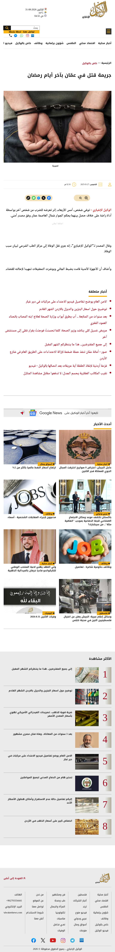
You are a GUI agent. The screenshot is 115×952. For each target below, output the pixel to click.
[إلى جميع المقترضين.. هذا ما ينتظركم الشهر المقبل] (87, 675)
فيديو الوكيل (101, 930)
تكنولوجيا (60, 912)
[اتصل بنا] (10, 35)
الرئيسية (106, 63)
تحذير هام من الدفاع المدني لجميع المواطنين (46, 777)
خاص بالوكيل (23, 43)
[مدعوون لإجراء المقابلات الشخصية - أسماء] (30, 497)
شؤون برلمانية (54, 43)
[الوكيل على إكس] (43, 940)
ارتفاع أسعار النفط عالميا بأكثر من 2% (34, 468)
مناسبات (61, 918)
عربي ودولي (102, 514)
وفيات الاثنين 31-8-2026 (43, 617)
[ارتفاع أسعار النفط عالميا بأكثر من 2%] (30, 447)
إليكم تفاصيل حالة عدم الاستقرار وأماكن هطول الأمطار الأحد (40, 801)
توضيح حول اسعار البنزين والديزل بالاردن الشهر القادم (73, 309)
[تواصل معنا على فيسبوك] (15, 35)
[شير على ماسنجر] (38, 198)
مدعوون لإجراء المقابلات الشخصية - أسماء (32, 518)
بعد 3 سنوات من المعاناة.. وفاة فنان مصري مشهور (42, 734)
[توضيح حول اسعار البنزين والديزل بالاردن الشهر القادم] (87, 696)
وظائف (38, 43)
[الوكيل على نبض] (82, 940)
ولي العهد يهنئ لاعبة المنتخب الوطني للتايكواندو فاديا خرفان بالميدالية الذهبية (32, 569)
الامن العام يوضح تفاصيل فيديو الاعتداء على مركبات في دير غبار (66, 302)
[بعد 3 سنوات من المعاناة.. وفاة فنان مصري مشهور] (87, 740)
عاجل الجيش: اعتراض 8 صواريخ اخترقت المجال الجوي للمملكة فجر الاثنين (85, 469)
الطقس (71, 43)
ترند (85, 906)
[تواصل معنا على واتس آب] (21, 35)
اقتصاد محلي (87, 43)
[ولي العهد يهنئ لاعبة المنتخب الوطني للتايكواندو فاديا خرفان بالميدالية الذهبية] (30, 546)
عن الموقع (38, 900)
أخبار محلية (104, 43)
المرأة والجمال (57, 906)
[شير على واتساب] (34, 198)
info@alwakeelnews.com (13, 912)
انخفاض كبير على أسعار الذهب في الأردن (48, 821)
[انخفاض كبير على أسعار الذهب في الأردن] (87, 827)
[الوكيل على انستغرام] (63, 940)
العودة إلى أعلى (14, 878)
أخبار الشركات (80, 900)
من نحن (40, 894)
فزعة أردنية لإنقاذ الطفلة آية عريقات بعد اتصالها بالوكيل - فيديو (68, 366)
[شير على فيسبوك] (49, 198)
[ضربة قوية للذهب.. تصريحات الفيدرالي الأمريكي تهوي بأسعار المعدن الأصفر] (87, 718)
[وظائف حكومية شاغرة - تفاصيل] (85, 546)
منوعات (83, 930)
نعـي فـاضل (59, 924)
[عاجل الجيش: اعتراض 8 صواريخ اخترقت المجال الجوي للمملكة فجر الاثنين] (85, 447)
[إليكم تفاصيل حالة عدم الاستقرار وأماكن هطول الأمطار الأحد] (87, 805)
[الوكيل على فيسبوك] (33, 940)
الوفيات (48, 613)
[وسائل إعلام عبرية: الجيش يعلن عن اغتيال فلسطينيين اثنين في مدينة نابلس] (85, 596)
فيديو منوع (81, 912)
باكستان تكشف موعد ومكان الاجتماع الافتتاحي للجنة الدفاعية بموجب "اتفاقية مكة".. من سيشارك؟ (88, 521)
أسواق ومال (46, 464)
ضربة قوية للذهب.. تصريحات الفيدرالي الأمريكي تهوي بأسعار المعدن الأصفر (41, 714)
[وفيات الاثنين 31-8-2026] (30, 596)
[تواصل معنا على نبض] (32, 35)
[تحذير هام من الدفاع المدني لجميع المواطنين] (87, 783)
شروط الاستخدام (35, 912)
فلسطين (103, 613)
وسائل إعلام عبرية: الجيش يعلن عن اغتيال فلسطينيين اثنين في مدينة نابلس (87, 619)
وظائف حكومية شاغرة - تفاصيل (93, 567)
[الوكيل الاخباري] (102, 878)
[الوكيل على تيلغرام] (72, 940)
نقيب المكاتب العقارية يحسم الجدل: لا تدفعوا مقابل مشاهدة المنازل (65, 373)
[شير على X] (44, 198)
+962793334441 (14, 900)
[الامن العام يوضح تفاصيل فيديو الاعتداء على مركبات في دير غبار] (87, 762)
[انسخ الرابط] (28, 198)
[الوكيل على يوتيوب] (53, 940)
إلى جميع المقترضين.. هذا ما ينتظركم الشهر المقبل (76, 344)
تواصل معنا (38, 906)
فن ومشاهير (58, 894)
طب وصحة (60, 900)
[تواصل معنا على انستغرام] (27, 35)
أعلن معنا (39, 918)
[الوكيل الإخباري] (95, 11)
